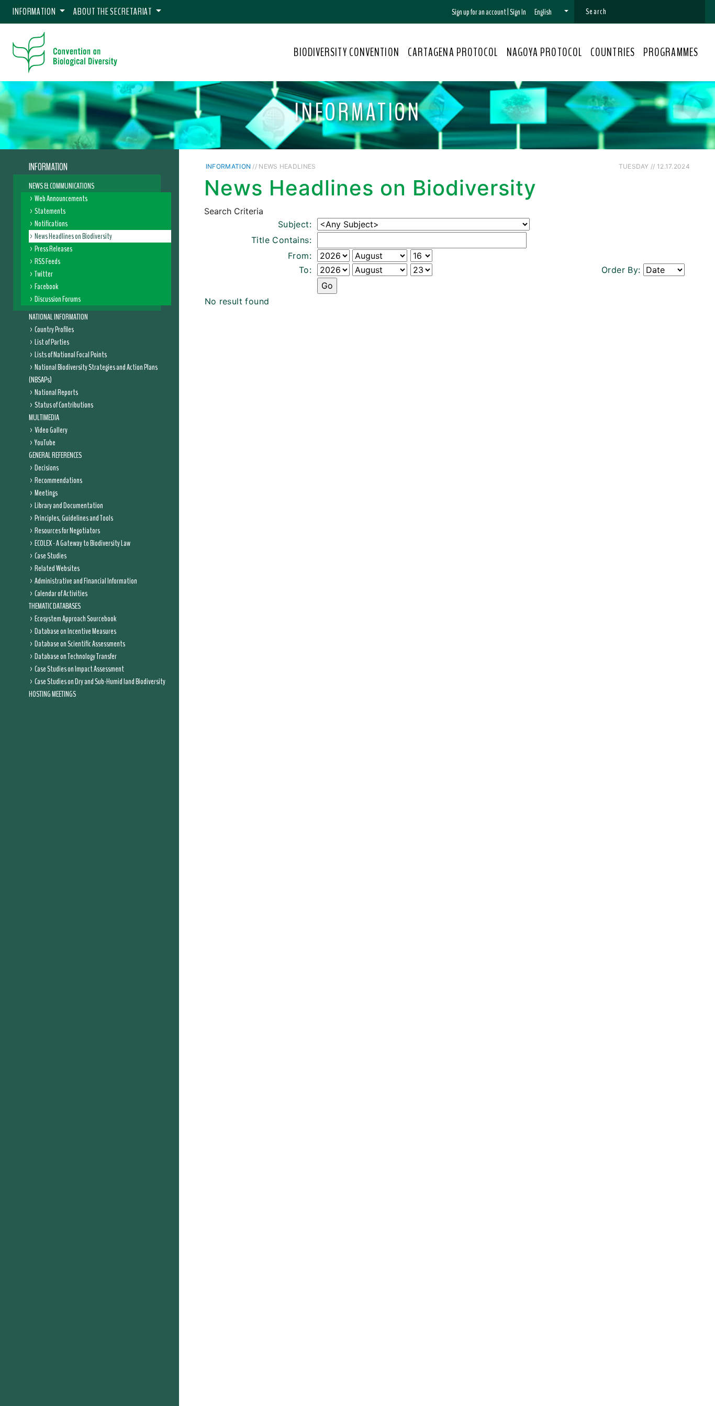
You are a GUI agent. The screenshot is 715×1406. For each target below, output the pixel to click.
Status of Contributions (64, 405)
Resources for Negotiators (67, 530)
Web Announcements (61, 198)
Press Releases (53, 249)
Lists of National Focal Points (71, 354)
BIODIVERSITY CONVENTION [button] (346, 52)
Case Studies (50, 556)
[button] (551, 12)
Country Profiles (54, 329)
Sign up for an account (479, 12)
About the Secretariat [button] (113, 11)
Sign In (518, 12)
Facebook (46, 286)
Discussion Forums (58, 299)
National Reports (56, 392)
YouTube (45, 442)
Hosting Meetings (52, 694)
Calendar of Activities (61, 593)
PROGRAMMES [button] (670, 52)
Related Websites (57, 568)
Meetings (46, 493)
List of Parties (52, 342)
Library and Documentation (69, 505)
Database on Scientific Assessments (80, 644)
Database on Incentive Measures (75, 631)
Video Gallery (51, 430)
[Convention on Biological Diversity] (65, 52)
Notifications (51, 223)
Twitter (44, 274)
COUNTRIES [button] (612, 52)
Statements (50, 211)
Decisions (47, 468)
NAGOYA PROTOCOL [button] (545, 52)
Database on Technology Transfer (76, 656)
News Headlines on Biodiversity (73, 236)
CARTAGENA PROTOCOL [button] (453, 52)
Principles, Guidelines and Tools (74, 518)
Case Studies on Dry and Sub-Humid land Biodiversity (100, 681)
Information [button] (35, 11)
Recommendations (58, 480)
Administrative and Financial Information (86, 581)
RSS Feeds (47, 261)
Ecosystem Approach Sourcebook (75, 618)
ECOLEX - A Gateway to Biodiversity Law (82, 543)
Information (48, 167)
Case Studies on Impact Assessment (79, 669)
